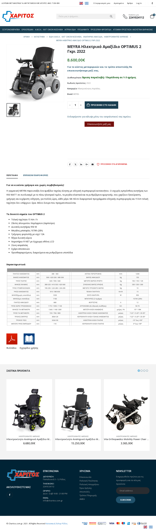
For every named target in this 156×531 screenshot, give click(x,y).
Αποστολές (85, 491)
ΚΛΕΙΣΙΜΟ (90, 153)
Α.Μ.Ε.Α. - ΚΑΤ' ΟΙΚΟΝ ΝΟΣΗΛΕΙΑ (49, 29)
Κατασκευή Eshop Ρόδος (56, 523)
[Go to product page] (29, 410)
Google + (86, 164)
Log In (139, 3)
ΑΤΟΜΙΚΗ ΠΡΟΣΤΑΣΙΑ (122, 29)
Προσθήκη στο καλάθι (103, 105)
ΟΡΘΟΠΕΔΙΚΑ (27, 29)
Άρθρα (130, 3)
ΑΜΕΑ (82, 499)
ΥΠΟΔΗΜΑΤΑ (83, 29)
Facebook (69, 164)
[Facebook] (152, 3)
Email (92, 164)
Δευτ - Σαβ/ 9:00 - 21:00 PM (55, 493)
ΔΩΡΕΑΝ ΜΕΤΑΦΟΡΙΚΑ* (12, 3)
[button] (138, 370)
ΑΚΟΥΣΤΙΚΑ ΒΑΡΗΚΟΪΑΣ (142, 29)
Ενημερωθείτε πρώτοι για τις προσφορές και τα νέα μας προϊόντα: (130, 480)
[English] (81, 3)
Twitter (75, 164)
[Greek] (87, 3)
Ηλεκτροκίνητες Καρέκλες (89, 88)
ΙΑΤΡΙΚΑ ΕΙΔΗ (70, 29)
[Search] (111, 16)
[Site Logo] (18, 16)
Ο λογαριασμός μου (101, 3)
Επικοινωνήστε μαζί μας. (99, 124)
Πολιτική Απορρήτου (89, 484)
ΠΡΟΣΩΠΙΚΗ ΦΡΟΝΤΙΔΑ (101, 29)
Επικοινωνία (75, 153)
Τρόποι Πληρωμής (88, 495)
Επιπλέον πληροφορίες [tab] (35, 175)
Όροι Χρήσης (86, 488)
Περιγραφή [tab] (12, 175)
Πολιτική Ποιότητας (89, 480)
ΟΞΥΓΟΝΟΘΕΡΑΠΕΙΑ (11, 29)
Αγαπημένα (119, 3)
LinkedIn (81, 164)
